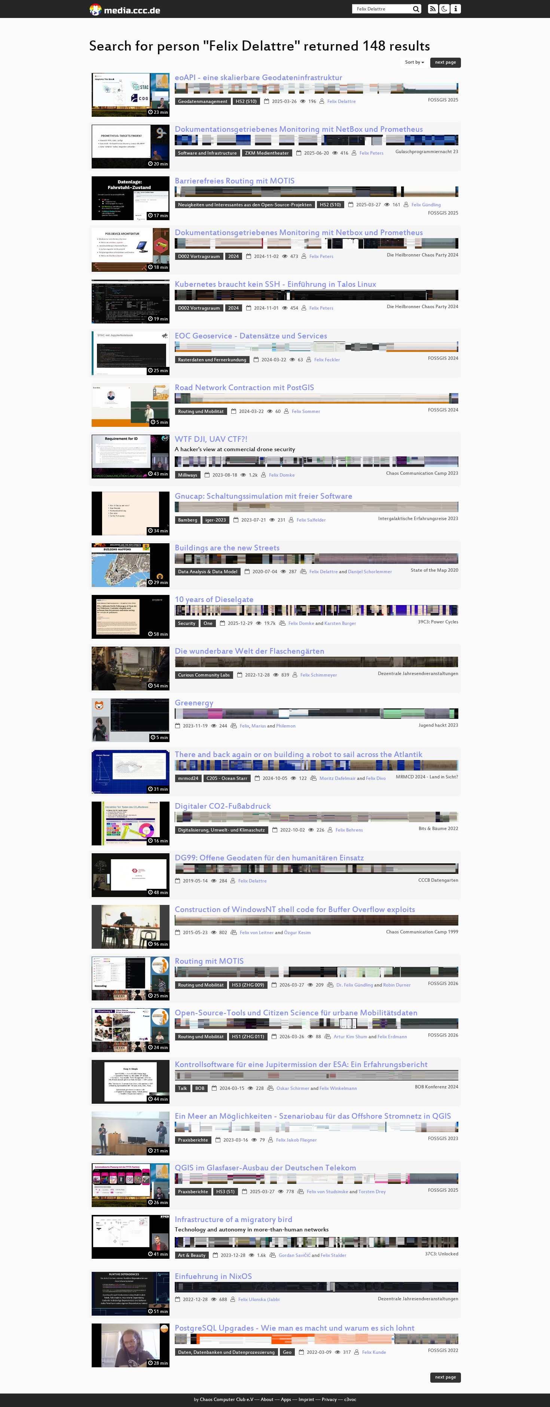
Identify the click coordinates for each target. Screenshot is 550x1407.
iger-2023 (215, 520)
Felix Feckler (327, 360)
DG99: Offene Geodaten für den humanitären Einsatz (269, 858)
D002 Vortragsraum (199, 256)
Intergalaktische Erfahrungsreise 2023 (418, 519)
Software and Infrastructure (207, 153)
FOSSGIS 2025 (443, 100)
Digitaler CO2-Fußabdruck (223, 807)
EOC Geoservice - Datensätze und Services (251, 336)
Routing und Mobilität (201, 411)
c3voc (350, 1400)
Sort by (413, 62)
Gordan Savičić (295, 1255)
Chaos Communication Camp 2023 (422, 473)
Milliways (187, 475)
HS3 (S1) (225, 1192)
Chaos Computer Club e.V (226, 1400)
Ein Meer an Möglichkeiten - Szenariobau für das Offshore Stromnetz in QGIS (313, 1117)
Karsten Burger (340, 623)
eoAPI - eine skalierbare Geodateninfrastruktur (258, 78)
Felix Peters (372, 153)
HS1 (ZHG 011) (248, 1037)
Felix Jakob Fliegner (296, 1140)
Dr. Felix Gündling (354, 985)
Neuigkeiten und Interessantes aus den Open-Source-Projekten (245, 205)
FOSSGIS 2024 (443, 358)
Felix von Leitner (257, 933)
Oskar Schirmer (292, 1088)
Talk (182, 1088)
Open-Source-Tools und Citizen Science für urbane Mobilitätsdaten (296, 1013)
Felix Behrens (349, 830)
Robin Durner (397, 985)
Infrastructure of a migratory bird (234, 1220)
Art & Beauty (191, 1255)
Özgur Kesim (297, 933)
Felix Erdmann (392, 1037)
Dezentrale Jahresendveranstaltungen (418, 674)
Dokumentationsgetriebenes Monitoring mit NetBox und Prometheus (299, 130)
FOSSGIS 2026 (443, 984)
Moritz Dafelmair (338, 778)
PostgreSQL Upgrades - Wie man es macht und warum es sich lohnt (295, 1329)
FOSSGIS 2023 (443, 1139)
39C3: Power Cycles (438, 622)
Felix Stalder (333, 1255)
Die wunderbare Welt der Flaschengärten (249, 652)
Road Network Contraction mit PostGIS (244, 388)
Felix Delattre (341, 101)
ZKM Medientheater (267, 153)
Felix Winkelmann (338, 1088)
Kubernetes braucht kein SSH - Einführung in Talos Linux (275, 285)
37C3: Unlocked (441, 1254)
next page (445, 62)
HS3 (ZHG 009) (248, 985)
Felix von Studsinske (327, 1192)
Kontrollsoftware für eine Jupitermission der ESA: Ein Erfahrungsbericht (301, 1065)
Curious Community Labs (204, 675)
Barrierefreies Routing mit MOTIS (235, 181)
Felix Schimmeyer (318, 675)
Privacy (329, 1400)
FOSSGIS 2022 (443, 1350)
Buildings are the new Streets (227, 548)
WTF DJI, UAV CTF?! (211, 440)
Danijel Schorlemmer (370, 572)
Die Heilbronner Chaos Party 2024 (422, 255)
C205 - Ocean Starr (227, 778)
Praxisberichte (193, 1140)
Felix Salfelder (311, 520)
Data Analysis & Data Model (207, 572)
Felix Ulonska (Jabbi (258, 1300)
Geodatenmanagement (202, 101)
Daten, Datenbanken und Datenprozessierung (226, 1352)
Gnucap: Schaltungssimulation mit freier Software (263, 497)
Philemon (286, 726)
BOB (199, 1088)
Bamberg (187, 520)
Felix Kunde (374, 1352)
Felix (244, 726)
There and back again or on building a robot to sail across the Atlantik (298, 755)
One (208, 623)
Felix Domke (282, 475)
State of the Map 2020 (434, 570)
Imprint (306, 1400)
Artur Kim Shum (350, 1037)
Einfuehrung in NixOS (213, 1277)
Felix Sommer (306, 411)
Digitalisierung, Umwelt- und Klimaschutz (221, 830)
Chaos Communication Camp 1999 (422, 932)
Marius (258, 726)
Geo (287, 1352)
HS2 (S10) (246, 101)
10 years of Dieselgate (214, 600)
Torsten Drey (372, 1192)
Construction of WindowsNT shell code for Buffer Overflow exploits (295, 910)
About (267, 1400)
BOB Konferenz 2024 (436, 1087)
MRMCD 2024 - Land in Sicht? (427, 777)
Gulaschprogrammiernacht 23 (426, 152)
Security (186, 623)
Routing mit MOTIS (209, 962)
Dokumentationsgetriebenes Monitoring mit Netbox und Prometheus (299, 233)
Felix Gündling (426, 205)
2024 (233, 256)
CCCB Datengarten (438, 880)
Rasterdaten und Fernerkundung (212, 360)
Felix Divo (376, 778)
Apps (286, 1400)
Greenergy (194, 703)
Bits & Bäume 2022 (438, 829)
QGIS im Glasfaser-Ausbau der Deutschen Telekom (265, 1168)
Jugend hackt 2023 (438, 725)
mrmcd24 (188, 778)
